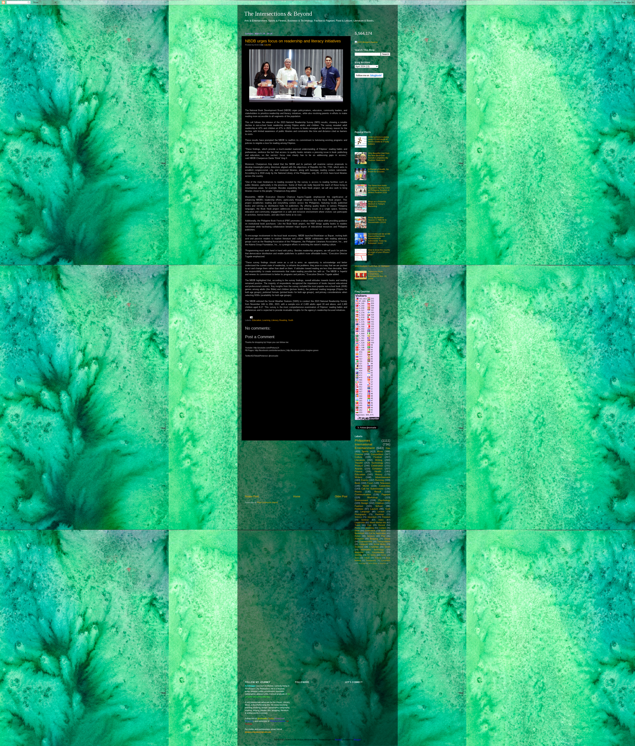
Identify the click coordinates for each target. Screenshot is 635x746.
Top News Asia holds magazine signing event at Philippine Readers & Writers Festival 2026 (379, 188)
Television (385, 483)
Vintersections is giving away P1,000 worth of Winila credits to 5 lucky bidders (378, 140)
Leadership (360, 522)
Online (387, 539)
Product (359, 465)
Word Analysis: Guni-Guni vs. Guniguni (372, 266)
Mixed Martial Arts (378, 522)
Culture (358, 457)
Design (364, 503)
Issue (383, 530)
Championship (365, 541)
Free (369, 525)
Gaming (358, 555)
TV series (371, 555)
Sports (365, 451)
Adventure (372, 517)
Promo (358, 491)
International (363, 444)
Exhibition (377, 468)
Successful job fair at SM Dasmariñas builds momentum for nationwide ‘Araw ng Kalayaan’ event (379, 238)
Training (378, 558)
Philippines (362, 440)
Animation (359, 539)
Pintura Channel (278, 721)
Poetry (357, 528)
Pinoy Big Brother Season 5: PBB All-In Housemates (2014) (377, 220)
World (366, 485)
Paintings (379, 514)
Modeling (369, 528)
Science (358, 517)
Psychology (384, 500)
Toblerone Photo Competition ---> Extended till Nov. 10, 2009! (377, 275)
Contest (382, 528)
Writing (378, 460)
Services (371, 536)
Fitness (358, 471)
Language (365, 511)
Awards (358, 468)
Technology (377, 462)
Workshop (372, 497)
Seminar (365, 520)
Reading (283, 320)
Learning (266, 320)
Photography (360, 514)
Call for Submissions (372, 488)
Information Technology (372, 550)
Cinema (359, 454)
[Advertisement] (296, 467)
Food (370, 483)
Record (381, 525)
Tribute (367, 558)
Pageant (385, 494)
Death (387, 547)
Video (381, 520)
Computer (363, 544)
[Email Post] (251, 317)
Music (380, 451)
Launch (374, 508)
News (357, 558)
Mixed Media (372, 563)
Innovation (362, 563)
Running (379, 480)
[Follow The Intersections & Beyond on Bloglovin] (369, 77)
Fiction (358, 536)
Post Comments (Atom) (267, 502)
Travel (357, 525)
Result (377, 491)
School (378, 506)
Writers (358, 477)
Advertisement (382, 477)
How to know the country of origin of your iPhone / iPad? (379, 252)
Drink (357, 530)
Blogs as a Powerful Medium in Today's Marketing (377, 203)
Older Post (341, 496)
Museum (383, 563)
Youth (290, 320)
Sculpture (359, 547)
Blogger (357, 740)
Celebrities (384, 485)
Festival (378, 457)
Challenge (374, 547)
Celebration (377, 465)
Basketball (359, 533)
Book (357, 483)
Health (378, 471)
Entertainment (365, 448)
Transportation (383, 541)
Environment (361, 500)
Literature (360, 460)
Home (296, 496)
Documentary (378, 552)
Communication (363, 494)
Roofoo (338, 740)
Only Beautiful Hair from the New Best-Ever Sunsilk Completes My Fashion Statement (378, 156)
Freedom (386, 517)
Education (256, 320)
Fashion (359, 506)
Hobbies (359, 508)
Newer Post (252, 496)
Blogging (374, 539)
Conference (370, 530)
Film (388, 448)
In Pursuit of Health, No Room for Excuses (378, 170)
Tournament (371, 560)
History (378, 474)
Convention (385, 560)
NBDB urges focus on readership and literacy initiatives (293, 41)
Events (364, 480)
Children (379, 503)
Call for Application (377, 533)
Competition (377, 454)
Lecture (381, 511)
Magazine (359, 552)
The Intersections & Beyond (278, 13)
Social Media (380, 544)
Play (383, 536)
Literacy (274, 320)
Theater (359, 462)
